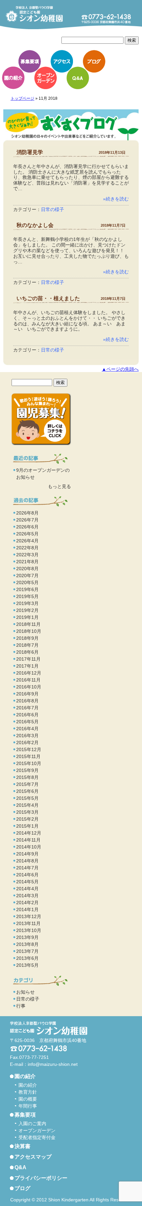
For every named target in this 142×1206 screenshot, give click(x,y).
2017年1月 (27, 666)
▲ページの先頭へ (120, 369)
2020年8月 (27, 568)
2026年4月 (27, 540)
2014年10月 (28, 847)
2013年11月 (28, 923)
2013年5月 (27, 965)
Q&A (77, 77)
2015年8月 (27, 777)
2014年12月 (28, 833)
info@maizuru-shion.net (53, 1064)
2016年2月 (27, 742)
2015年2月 (27, 819)
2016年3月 (27, 735)
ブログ (94, 61)
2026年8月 (27, 513)
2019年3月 (27, 603)
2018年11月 (28, 624)
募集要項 (29, 61)
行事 (20, 1006)
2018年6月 (27, 652)
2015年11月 (28, 756)
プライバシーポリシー (41, 1178)
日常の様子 (52, 209)
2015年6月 (27, 791)
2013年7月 (27, 951)
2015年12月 (28, 749)
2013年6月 (27, 958)
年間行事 (27, 1106)
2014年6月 (27, 874)
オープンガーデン (45, 77)
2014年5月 (27, 881)
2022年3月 (27, 554)
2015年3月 (27, 812)
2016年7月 (27, 707)
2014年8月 (27, 860)
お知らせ (25, 992)
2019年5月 (27, 596)
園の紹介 (13, 77)
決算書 (22, 1146)
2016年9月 (27, 693)
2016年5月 (27, 721)
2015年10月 (28, 763)
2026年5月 (27, 533)
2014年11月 (28, 840)
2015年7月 (27, 784)
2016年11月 (28, 680)
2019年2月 (27, 610)
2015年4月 (27, 805)
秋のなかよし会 (35, 225)
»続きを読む (116, 198)
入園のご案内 (32, 1123)
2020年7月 (27, 575)
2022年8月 (27, 547)
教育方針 (27, 1092)
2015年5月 (27, 798)
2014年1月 (27, 909)
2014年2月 (27, 902)
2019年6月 (27, 589)
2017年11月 (28, 659)
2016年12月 (28, 673)
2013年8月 (27, 944)
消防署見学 (30, 152)
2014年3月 (27, 895)
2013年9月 (27, 937)
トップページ (22, 98)
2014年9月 (27, 853)
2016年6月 (27, 714)
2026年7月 (27, 519)
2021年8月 (27, 561)
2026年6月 (27, 526)
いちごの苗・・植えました (48, 298)
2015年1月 (27, 826)
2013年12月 (28, 916)
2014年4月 (27, 888)
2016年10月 (28, 686)
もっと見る (59, 486)
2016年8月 (27, 700)
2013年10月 (28, 930)
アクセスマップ (33, 1157)
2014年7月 (27, 867)
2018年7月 (27, 645)
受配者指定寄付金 (36, 1137)
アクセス (61, 61)
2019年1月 (27, 617)
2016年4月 (27, 728)
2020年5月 (27, 582)
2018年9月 (27, 638)
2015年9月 (27, 770)
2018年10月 (28, 631)
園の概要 (27, 1099)
